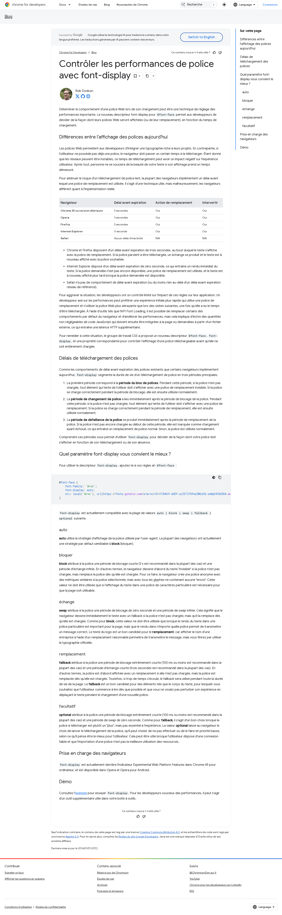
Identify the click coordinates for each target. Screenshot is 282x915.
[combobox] (198, 4)
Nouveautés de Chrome (132, 4)
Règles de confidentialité (51, 906)
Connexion (270, 4)
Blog (107, 4)
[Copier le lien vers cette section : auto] (71, 530)
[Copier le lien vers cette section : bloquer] (76, 555)
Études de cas (88, 4)
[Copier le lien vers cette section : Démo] (75, 782)
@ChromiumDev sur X (203, 872)
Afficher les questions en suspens (25, 878)
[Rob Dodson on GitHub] (83, 97)
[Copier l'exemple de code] (220, 477)
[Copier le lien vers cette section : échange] (78, 602)
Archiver (102, 885)
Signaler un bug (14, 872)
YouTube (195, 878)
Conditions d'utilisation (18, 906)
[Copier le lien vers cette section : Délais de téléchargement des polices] (142, 358)
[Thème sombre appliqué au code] (214, 477)
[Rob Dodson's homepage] (88, 97)
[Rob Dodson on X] (77, 97)
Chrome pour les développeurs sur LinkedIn (216, 885)
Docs (62, 4)
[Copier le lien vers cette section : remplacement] (89, 654)
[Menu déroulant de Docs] (70, 4)
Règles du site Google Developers (138, 836)
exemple (81, 793)
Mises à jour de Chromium (113, 872)
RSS (192, 891)
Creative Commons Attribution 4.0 (160, 832)
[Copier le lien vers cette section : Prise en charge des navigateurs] (130, 753)
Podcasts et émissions (110, 891)
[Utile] (214, 52)
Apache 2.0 (72, 836)
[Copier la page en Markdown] (147, 76)
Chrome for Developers (73, 52)
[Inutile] (220, 52)
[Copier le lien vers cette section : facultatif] (79, 706)
